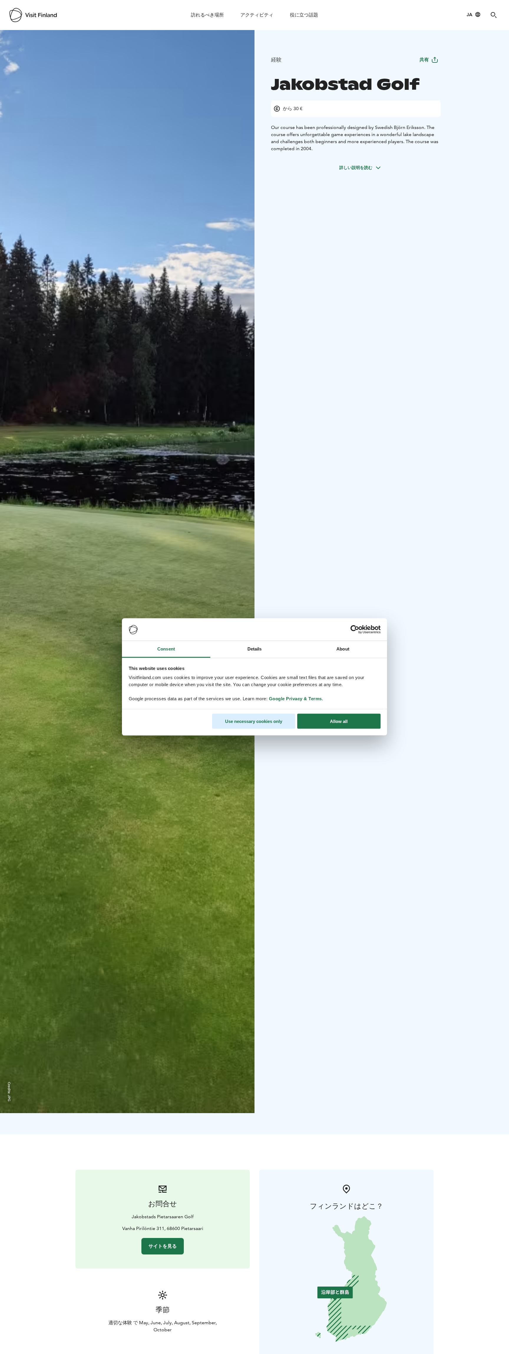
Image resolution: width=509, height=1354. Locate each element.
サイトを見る (162, 1246)
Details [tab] (254, 648)
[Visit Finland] (33, 15)
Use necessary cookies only (253, 721)
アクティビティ (256, 15)
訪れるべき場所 (207, 15)
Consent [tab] (166, 648)
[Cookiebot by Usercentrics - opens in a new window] (355, 629)
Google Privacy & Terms (295, 698)
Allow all (339, 721)
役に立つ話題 (304, 15)
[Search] (494, 15)
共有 (424, 59)
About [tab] (342, 648)
